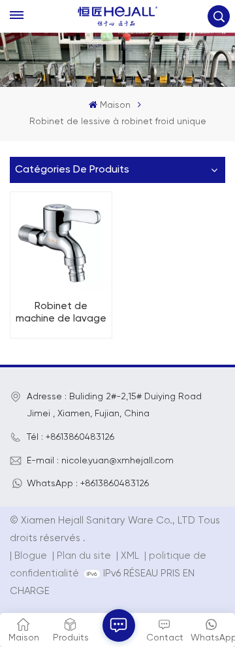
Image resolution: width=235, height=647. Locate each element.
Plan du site (85, 556)
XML (130, 556)
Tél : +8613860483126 (70, 437)
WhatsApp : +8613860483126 (88, 483)
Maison (115, 105)
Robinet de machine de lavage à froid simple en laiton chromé (61, 313)
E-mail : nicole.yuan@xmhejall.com (100, 460)
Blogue (30, 556)
